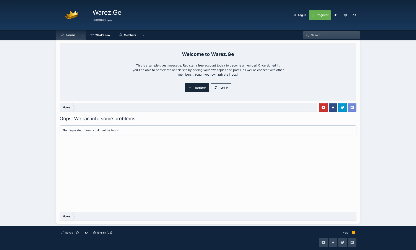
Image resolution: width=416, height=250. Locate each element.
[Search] (355, 15)
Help (345, 232)
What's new (102, 35)
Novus (68, 232)
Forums (70, 35)
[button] (345, 15)
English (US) (104, 232)
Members (130, 35)
